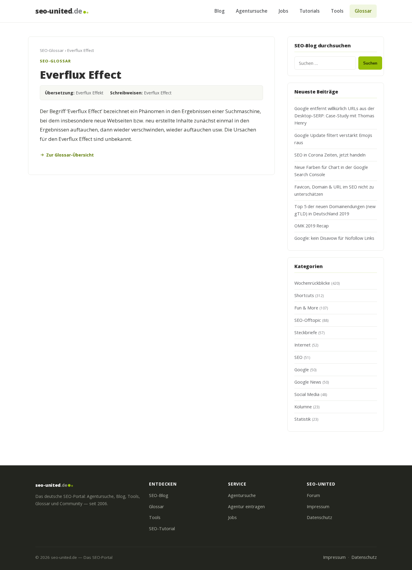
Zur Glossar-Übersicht (70, 155)
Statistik (302, 419)
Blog (219, 11)
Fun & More (306, 308)
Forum (313, 495)
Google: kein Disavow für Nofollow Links (334, 238)
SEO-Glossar (52, 50)
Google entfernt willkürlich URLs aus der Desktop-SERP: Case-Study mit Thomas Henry (334, 116)
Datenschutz (319, 517)
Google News (307, 382)
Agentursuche (252, 11)
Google (301, 369)
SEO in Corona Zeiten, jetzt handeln (330, 155)
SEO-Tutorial (162, 528)
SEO (298, 357)
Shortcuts (304, 295)
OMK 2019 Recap (311, 226)
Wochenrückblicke (312, 283)
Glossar (363, 11)
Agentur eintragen (246, 506)
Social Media (306, 394)
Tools (337, 11)
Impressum (318, 506)
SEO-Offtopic (307, 320)
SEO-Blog (158, 495)
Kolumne (303, 407)
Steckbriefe (305, 332)
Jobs (283, 11)
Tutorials (309, 11)
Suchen (370, 63)
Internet (302, 345)
